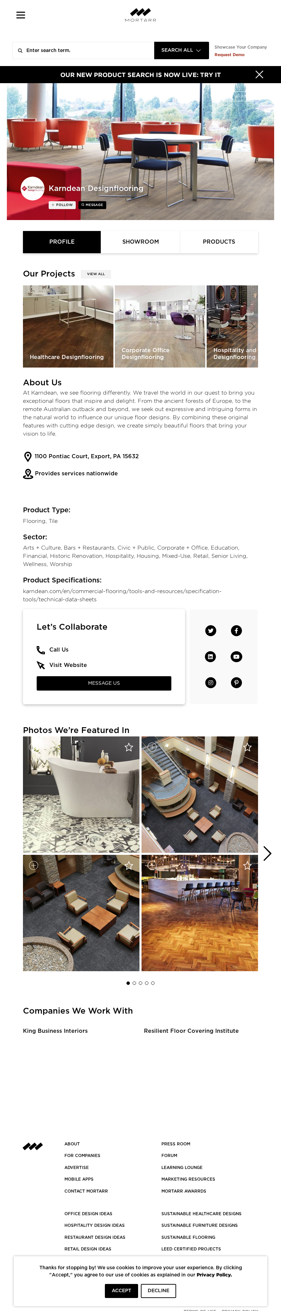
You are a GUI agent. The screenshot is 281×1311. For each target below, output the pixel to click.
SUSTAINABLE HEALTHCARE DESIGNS (201, 1214)
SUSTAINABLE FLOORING (188, 1237)
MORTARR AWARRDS (183, 1191)
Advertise (76, 1168)
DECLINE (158, 1290)
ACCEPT (121, 1290)
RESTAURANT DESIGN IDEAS (94, 1237)
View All (96, 274)
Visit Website (68, 665)
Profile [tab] (62, 242)
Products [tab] (219, 242)
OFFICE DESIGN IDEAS (88, 1214)
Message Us (104, 683)
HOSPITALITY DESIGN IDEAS (94, 1225)
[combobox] (181, 50)
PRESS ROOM (175, 1144)
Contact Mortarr (86, 1191)
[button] (20, 15)
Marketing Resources (188, 1179)
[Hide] (259, 74)
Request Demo (230, 54)
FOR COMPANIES (82, 1156)
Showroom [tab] (140, 242)
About (72, 1144)
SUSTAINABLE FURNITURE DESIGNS (199, 1225)
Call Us (59, 650)
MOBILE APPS (79, 1179)
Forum (169, 1156)
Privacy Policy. (214, 1274)
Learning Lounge (182, 1168)
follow (64, 205)
